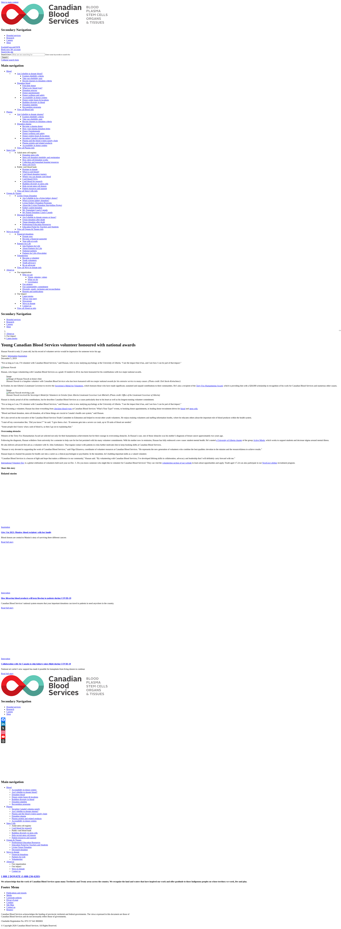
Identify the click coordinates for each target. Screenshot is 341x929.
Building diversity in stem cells (35, 184)
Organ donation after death (33, 220)
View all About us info (26, 308)
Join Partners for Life (31, 246)
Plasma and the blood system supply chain (40, 141)
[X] (170, 728)
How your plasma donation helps (36, 129)
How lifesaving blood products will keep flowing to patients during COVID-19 (36, 598)
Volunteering (22, 255)
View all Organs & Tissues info (30, 229)
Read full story (7, 542)
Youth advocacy (29, 263)
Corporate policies (14, 898)
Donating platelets (30, 105)
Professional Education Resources (36, 224)
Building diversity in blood (33, 102)
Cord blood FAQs (30, 179)
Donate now (27, 236)
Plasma (9, 112)
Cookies (9, 902)
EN (16, 47)
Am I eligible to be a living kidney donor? (40, 198)
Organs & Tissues (13, 193)
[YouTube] (170, 737)
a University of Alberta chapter (229, 440)
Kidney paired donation (32, 208)
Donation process (29, 90)
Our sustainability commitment (35, 287)
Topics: (4, 356)
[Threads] (170, 741)
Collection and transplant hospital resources (40, 162)
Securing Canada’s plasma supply (36, 138)
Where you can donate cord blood (36, 176)
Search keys (6, 54)
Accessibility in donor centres (34, 97)
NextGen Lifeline (269, 463)
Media (9, 895)
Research (10, 38)
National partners (29, 251)
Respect (9, 910)
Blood (9, 71)
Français (11, 47)
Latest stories (27, 296)
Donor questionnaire (31, 93)
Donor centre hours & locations (35, 100)
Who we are (27, 275)
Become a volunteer (30, 258)
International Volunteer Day (12, 463)
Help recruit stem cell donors (34, 186)
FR (18, 47)
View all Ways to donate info (29, 267)
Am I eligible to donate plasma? (30, 114)
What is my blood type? (32, 88)
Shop (8, 42)
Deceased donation (25, 215)
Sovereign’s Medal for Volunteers (69, 386)
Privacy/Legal (12, 900)
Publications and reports (16, 893)
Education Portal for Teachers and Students (40, 227)
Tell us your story (29, 299)
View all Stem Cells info (27, 191)
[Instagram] (170, 732)
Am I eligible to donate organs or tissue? (39, 217)
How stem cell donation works (35, 160)
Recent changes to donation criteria (37, 81)
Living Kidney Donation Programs (37, 203)
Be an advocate (28, 265)
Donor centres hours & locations (36, 136)
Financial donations (25, 234)
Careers (9, 40)
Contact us (26, 306)
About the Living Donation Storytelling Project (42, 205)
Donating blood (23, 83)
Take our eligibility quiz (32, 78)
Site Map (10, 905)
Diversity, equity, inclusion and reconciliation (41, 289)
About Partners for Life (32, 248)
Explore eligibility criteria (33, 76)
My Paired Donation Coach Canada (37, 212)
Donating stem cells (30, 155)
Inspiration (22, 356)
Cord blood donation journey (34, 174)
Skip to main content (9, 2)
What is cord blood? (30, 172)
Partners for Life (24, 243)
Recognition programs (31, 107)
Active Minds (259, 440)
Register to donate (30, 169)
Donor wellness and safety (33, 95)
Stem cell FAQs (29, 164)
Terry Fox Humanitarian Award (209, 386)
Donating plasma (24, 124)
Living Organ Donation (27, 196)
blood (182, 409)
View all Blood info (25, 109)
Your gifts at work (30, 241)
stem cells (193, 409)
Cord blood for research (32, 181)
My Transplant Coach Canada (35, 210)
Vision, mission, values (37, 277)
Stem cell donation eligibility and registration (41, 157)
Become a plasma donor (32, 126)
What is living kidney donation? (35, 200)
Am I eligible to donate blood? (30, 73)
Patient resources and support (34, 188)
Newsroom (27, 301)
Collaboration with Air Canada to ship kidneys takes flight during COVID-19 (36, 664)
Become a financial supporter (34, 239)
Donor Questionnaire (31, 131)
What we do (33, 279)
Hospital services (13, 35)
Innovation (5, 593)
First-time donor (29, 85)
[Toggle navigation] (340, 330)
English (4, 47)
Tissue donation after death (33, 222)
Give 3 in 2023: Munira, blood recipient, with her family (26, 532)
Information (13, 356)
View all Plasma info (25, 148)
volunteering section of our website (177, 463)
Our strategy (27, 284)
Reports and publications (32, 291)
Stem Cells (10, 150)
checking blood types (63, 409)
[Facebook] (170, 720)
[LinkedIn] (170, 724)
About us (10, 270)
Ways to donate (12, 231)
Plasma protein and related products (37, 143)
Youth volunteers (29, 260)
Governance (33, 282)
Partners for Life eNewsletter (34, 253)
